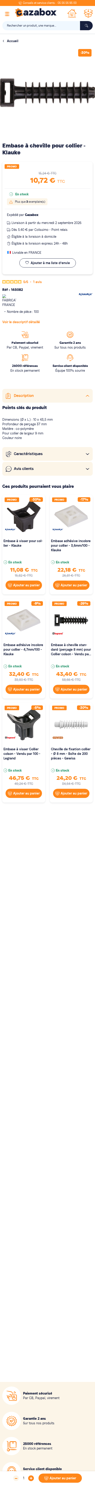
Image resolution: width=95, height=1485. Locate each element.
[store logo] (35, 12)
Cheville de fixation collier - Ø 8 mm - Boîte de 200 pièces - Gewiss (70, 753)
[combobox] (47, 25)
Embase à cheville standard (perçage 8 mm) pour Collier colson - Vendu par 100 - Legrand (71, 649)
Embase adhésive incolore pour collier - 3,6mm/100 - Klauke (71, 545)
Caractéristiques (28, 454)
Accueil (12, 41)
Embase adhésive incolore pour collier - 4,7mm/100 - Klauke (23, 649)
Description (24, 395)
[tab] (47, 396)
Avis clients (24, 469)
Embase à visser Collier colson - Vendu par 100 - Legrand (21, 753)
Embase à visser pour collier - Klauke (23, 543)
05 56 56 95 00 (67, 3)
